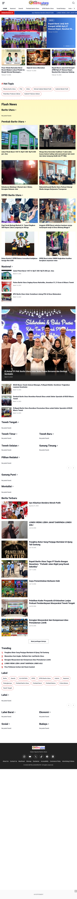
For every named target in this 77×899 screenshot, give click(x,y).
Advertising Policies (68, 761)
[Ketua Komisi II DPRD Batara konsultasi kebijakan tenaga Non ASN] (20, 244)
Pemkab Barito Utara (32, 8)
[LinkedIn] (53, 756)
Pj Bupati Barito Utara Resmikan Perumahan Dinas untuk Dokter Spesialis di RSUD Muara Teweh (42, 409)
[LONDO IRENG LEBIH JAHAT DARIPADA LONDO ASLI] (15, 529)
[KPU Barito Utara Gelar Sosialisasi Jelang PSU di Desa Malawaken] (7, 298)
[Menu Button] (4, 3)
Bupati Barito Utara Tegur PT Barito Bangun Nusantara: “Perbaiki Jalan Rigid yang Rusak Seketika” (49, 564)
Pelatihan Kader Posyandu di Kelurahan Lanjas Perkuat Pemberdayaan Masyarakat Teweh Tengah (52, 601)
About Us (6, 761)
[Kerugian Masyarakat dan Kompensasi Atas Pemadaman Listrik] (15, 627)
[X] (36, 756)
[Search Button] (73, 3)
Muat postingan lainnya (38, 641)
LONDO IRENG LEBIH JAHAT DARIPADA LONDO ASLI (53, 13)
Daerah (21, 8)
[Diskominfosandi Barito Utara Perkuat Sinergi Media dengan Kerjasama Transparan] (57, 172)
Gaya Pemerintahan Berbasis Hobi (44, 581)
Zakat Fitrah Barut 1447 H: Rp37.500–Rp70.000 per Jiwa (19, 153)
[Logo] (38, 747)
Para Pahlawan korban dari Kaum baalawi (20, 667)
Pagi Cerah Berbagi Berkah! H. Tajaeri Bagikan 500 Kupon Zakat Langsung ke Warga (18, 226)
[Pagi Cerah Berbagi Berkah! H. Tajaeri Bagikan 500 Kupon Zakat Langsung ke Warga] (20, 211)
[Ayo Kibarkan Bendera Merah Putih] (15, 510)
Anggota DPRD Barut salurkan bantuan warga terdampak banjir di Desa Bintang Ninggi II (55, 226)
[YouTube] (30, 756)
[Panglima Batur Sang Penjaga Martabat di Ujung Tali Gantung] (15, 549)
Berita (51, 20)
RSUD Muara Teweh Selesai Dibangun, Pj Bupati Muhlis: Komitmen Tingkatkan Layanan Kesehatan (41, 386)
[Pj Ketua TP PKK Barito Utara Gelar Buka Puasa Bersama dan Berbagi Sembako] (38, 343)
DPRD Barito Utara (48, 8)
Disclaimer (36, 761)
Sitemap (28, 761)
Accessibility (44, 761)
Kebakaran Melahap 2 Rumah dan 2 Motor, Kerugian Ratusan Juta (17, 188)
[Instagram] (24, 756)
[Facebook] (47, 756)
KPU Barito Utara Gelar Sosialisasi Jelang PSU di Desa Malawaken (37, 294)
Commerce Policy (55, 761)
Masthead (21, 761)
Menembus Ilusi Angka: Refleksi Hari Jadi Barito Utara (24, 656)
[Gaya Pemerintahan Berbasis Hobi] (15, 588)
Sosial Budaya (61, 8)
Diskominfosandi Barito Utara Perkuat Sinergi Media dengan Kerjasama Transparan (55, 188)
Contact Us (13, 761)
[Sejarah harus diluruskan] (38, 57)
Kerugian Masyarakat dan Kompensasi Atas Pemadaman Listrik (48, 621)
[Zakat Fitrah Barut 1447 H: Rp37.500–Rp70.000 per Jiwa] (20, 137)
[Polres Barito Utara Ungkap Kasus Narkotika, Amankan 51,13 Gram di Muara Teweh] (7, 287)
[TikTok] (41, 756)
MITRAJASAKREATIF (34, 765)
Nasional (13, 8)
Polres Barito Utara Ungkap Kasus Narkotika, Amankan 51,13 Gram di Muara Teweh (43, 282)
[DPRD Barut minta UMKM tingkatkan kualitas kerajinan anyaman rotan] (57, 244)
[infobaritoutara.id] (38, 3)
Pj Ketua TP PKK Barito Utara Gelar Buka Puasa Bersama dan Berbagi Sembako (36, 372)
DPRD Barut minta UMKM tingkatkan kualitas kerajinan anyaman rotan (55, 259)
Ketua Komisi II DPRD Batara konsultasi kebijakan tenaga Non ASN (19, 259)
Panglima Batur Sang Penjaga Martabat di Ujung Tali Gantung (50, 543)
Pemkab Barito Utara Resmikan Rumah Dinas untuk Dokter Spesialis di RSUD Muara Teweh (43, 398)
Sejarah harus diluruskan (36, 68)
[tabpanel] (38, 33)
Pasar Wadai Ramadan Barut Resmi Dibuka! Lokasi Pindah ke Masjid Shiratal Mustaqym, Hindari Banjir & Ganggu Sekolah (13, 70)
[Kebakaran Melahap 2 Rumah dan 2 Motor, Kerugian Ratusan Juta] (20, 172)
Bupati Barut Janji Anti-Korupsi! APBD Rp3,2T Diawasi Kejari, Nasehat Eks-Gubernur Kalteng (61, 26)
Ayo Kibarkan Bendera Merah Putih (23, 13)
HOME (5, 8)
